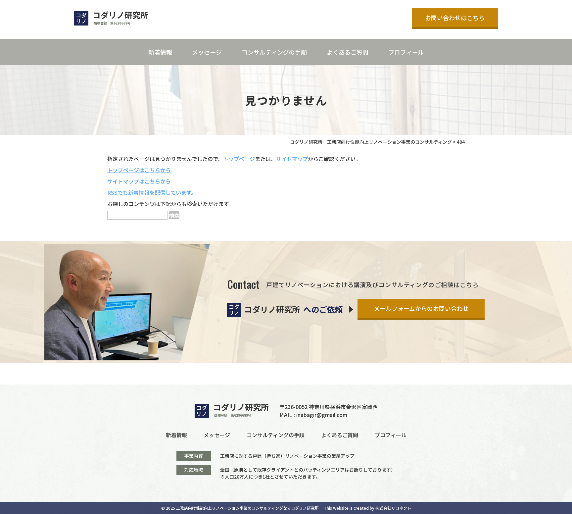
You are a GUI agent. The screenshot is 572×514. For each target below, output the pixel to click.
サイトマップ (292, 159)
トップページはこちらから (139, 170)
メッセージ (207, 52)
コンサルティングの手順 (274, 52)
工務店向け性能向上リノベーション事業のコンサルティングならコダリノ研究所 (247, 508)
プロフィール (406, 52)
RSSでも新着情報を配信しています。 (151, 192)
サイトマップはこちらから (139, 181)
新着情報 (160, 52)
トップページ (239, 159)
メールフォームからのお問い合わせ (421, 308)
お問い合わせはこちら (455, 17)
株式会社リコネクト (393, 508)
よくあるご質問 (347, 52)
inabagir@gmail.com (321, 415)
